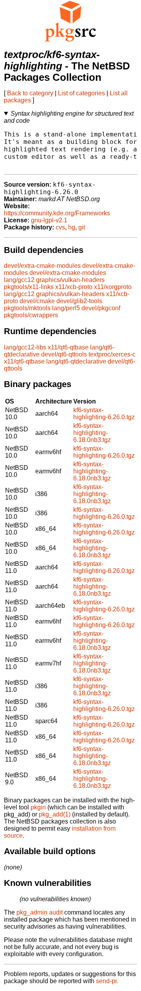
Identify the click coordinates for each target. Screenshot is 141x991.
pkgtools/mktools (27, 308)
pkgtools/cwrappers (31, 315)
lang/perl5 (66, 308)
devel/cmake (37, 301)
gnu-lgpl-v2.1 (49, 220)
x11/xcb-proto (73, 287)
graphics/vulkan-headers (70, 279)
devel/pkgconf (100, 308)
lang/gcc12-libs (25, 347)
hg (71, 227)
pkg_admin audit (39, 912)
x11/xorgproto (113, 287)
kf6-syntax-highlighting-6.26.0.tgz (104, 413)
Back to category (30, 93)
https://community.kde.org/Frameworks (57, 213)
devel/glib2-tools (79, 301)
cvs (60, 227)
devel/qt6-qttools (64, 354)
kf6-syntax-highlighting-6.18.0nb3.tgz (92, 432)
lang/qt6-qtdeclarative (76, 361)
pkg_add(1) (54, 814)
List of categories (81, 93)
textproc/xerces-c (112, 354)
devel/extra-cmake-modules (42, 265)
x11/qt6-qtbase (68, 347)
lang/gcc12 (19, 279)
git (81, 227)
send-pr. (107, 981)
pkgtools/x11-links (29, 287)
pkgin (38, 807)
